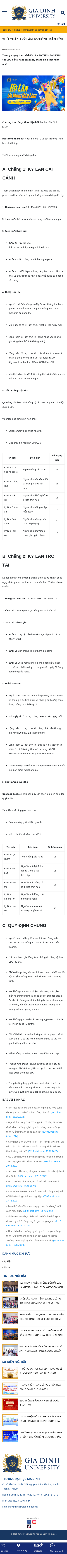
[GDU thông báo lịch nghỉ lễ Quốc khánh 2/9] (10, 1404)
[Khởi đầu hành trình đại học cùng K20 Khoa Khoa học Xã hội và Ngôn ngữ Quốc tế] (10, 1302)
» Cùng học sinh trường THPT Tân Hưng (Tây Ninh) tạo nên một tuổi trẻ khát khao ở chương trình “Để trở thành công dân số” (35, 1146)
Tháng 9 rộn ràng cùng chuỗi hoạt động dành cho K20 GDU (40, 1387)
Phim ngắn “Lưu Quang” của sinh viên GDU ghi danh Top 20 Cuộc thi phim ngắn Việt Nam (41, 1317)
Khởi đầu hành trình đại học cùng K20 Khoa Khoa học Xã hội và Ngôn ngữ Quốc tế (40, 1301)
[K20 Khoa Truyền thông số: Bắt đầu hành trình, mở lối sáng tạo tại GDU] (10, 1287)
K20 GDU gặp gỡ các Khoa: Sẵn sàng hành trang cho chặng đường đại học (40, 1419)
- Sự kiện (6, 1261)
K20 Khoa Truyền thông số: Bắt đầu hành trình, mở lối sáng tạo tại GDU (41, 1285)
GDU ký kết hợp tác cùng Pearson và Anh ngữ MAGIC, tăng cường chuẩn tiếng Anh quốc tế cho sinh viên (40, 1349)
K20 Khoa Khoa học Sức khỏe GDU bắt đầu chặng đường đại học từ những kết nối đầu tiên (41, 1333)
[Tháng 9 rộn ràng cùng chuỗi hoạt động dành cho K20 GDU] (10, 1389)
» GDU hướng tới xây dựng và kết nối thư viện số (33, 1181)
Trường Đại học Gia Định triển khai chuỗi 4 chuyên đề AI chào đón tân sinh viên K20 (40, 1435)
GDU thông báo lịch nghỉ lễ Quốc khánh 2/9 (39, 1402)
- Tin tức (6, 1267)
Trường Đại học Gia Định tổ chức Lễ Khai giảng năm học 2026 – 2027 (40, 1371)
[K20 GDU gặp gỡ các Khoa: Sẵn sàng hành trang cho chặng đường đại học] (10, 1420)
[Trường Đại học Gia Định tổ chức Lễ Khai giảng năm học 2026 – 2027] (10, 1373)
